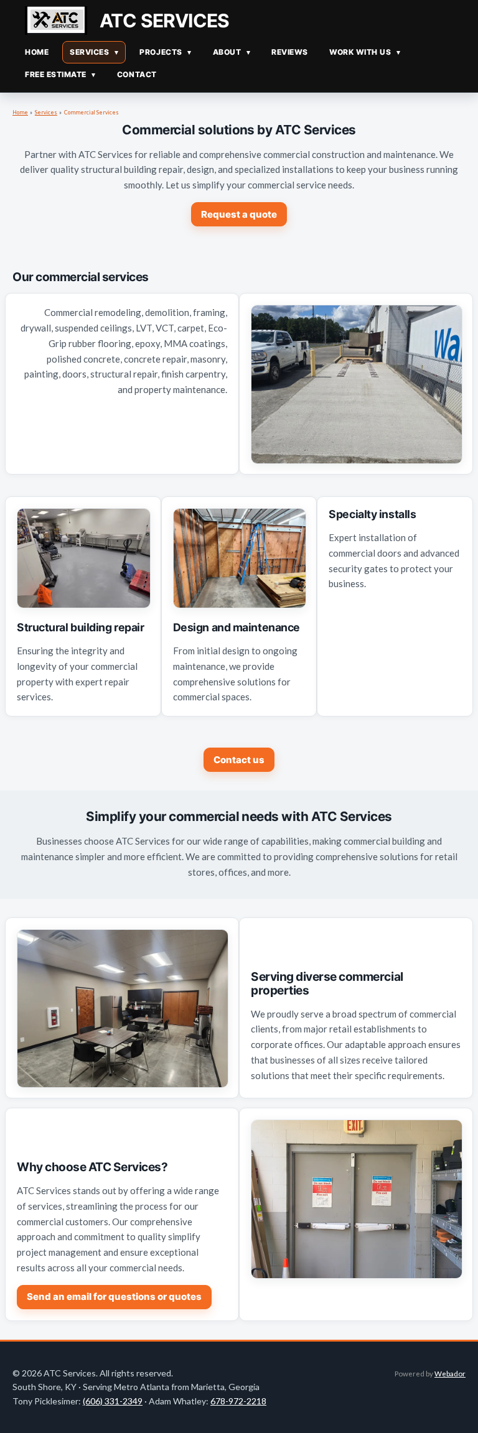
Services (46, 112)
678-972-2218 (238, 1401)
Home (20, 112)
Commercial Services (91, 112)
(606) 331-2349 (113, 1401)
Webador (450, 1373)
